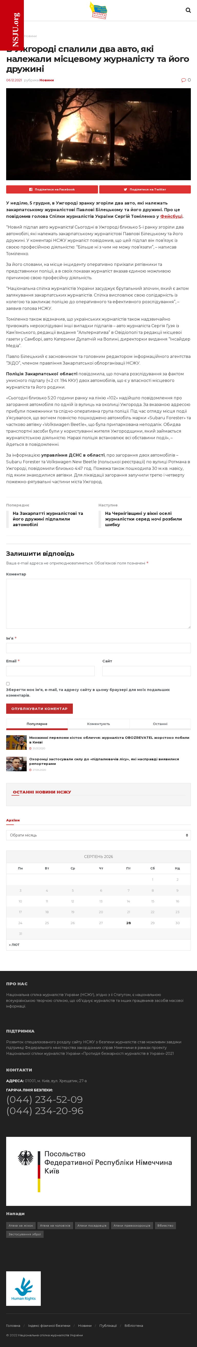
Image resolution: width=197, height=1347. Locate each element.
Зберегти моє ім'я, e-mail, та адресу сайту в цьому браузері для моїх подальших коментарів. (88, 692)
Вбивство (165, 1225)
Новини (30, 36)
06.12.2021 (14, 80)
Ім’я (11, 638)
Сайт (107, 661)
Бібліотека (134, 1325)
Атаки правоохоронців (132, 1225)
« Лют (14, 945)
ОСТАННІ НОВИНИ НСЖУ (42, 792)
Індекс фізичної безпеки (49, 1325)
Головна (13, 1325)
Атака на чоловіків (55, 1225)
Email (13, 661)
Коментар (16, 574)
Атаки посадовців (92, 1225)
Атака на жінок (21, 1225)
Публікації (108, 1325)
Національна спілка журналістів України (50, 1335)
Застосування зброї (25, 1234)
